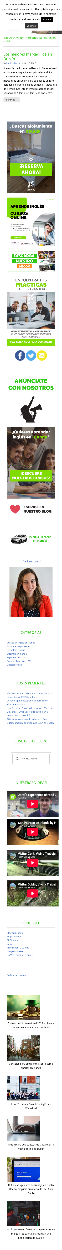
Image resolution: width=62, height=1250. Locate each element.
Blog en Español (15, 932)
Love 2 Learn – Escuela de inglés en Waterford (30, 708)
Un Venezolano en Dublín (20, 955)
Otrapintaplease (15, 951)
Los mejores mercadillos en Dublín (27, 56)
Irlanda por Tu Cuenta (18, 947)
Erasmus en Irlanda (17, 653)
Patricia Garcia (13, 63)
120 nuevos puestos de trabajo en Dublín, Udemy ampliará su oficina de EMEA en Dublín (31, 1189)
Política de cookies (16, 975)
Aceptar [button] (47, 19)
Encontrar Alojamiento (18, 646)
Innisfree (11, 944)
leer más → (12, 99)
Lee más (31, 25)
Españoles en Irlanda (18, 657)
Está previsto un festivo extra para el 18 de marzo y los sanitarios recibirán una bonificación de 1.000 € (31, 1233)
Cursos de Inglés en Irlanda (21, 642)
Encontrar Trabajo (16, 650)
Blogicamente (14, 936)
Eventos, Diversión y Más (19, 661)
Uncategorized (14, 664)
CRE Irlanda (12, 940)
